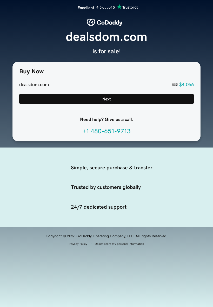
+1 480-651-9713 (106, 131)
